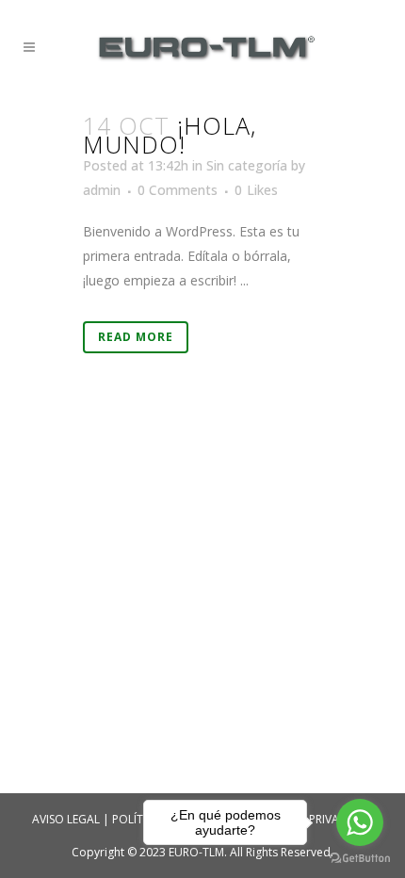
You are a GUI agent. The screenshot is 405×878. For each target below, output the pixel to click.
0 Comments (178, 190)
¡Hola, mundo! (169, 134)
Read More (135, 337)
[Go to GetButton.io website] (360, 859)
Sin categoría (246, 165)
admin (102, 190)
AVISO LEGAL (66, 819)
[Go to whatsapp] (359, 822)
